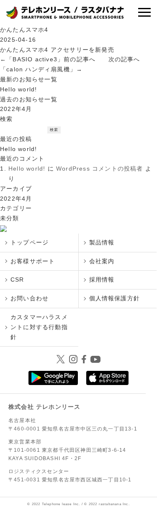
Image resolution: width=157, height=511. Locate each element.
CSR (17, 279)
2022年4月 (16, 109)
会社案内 (102, 261)
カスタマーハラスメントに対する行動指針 (39, 327)
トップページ (29, 242)
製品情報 (102, 242)
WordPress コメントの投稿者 (99, 168)
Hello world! (18, 89)
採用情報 (102, 279)
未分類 (9, 218)
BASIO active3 (35, 59)
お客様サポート (32, 261)
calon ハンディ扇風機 (38, 69)
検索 (6, 119)
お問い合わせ (29, 298)
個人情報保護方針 (114, 298)
